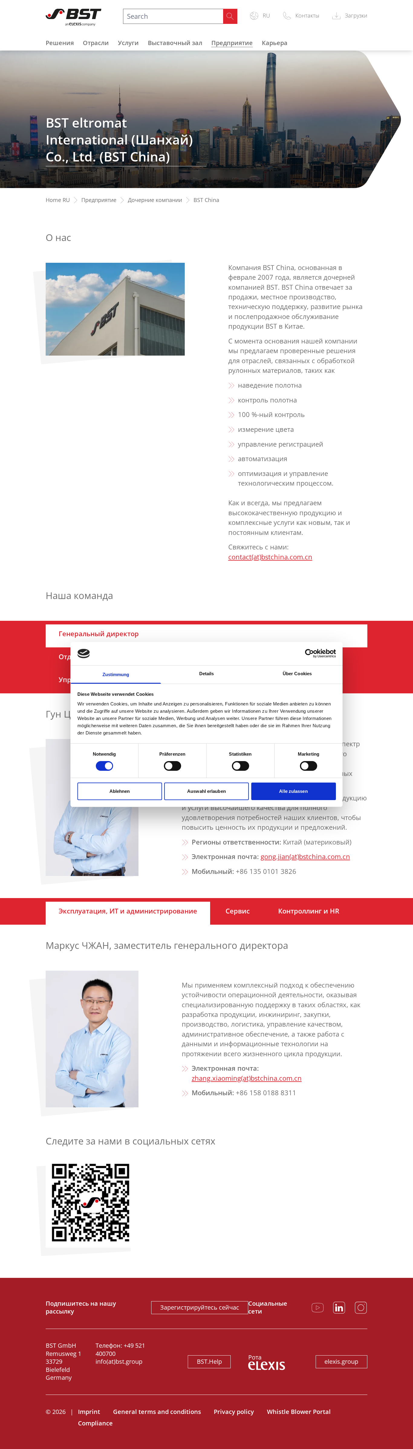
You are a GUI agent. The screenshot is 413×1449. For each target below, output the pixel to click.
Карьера (275, 43)
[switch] (172, 766)
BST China (206, 200)
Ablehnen (119, 791)
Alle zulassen (293, 791)
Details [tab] (206, 673)
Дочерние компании (155, 200)
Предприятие (232, 43)
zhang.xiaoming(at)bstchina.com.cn (247, 1078)
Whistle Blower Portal (299, 1412)
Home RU (58, 200)
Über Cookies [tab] (297, 673)
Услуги (128, 43)
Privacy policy (234, 1412)
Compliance (95, 1423)
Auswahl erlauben (206, 791)
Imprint (89, 1412)
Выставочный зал (175, 43)
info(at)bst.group (119, 1361)
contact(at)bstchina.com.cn (270, 556)
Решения (60, 43)
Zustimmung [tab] (115, 674)
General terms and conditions (157, 1412)
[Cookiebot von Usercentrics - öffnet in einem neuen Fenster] (309, 653)
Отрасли (96, 43)
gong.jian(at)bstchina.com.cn (305, 856)
